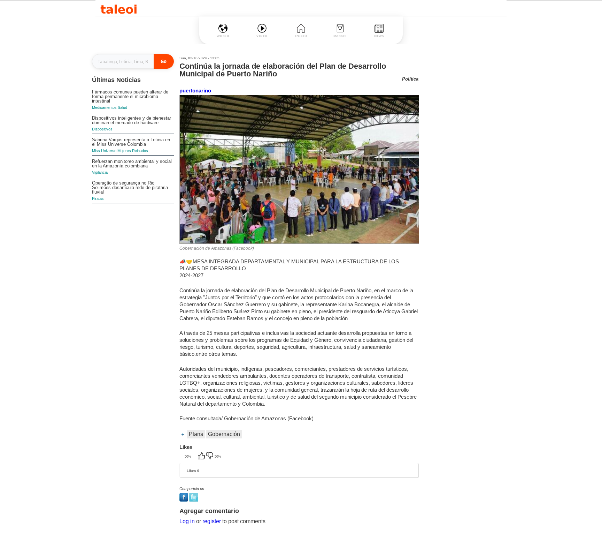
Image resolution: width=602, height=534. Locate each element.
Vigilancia (100, 172)
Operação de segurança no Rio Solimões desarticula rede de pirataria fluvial (130, 187)
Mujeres (124, 151)
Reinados (140, 151)
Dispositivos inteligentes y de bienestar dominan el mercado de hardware (131, 120)
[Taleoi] (118, 8)
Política (410, 79)
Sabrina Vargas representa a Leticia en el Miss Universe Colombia (131, 142)
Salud (122, 107)
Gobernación (224, 434)
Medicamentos (104, 107)
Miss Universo (104, 151)
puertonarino (195, 90)
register (211, 521)
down (210, 456)
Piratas (98, 198)
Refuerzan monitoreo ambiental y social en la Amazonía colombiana (132, 163)
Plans (196, 434)
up (202, 456)
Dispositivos (102, 129)
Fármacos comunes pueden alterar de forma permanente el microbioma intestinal (130, 96)
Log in (187, 521)
